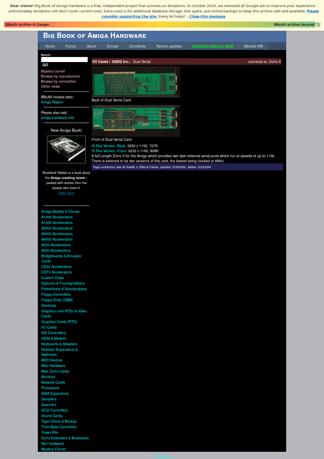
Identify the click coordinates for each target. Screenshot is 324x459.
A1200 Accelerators (57, 222)
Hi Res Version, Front (109, 150)
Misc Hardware (53, 365)
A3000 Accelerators (57, 233)
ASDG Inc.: (121, 61)
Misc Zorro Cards (55, 371)
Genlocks (48, 305)
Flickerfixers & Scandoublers (64, 288)
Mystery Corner (53, 448)
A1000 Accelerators (57, 216)
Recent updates (169, 46)
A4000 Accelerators (57, 239)
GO (45, 64)
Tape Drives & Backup (59, 421)
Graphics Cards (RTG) (59, 321)
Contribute (137, 46)
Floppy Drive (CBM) (57, 299)
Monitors (48, 376)
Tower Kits (49, 432)
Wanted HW (253, 46)
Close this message (207, 16)
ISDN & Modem (53, 338)
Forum (71, 46)
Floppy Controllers (56, 294)
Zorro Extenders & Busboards (65, 437)
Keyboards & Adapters (59, 343)
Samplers (48, 398)
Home (50, 46)
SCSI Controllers (54, 409)
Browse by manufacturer (60, 76)
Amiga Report (52, 101)
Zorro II (275, 61)
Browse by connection (58, 81)
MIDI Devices (52, 359)
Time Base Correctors (58, 426)
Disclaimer (162, 456)
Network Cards (53, 382)
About (91, 46)
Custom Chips (52, 277)
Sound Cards (51, 415)
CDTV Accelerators (56, 271)
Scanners (48, 404)
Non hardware (52, 443)
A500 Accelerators (56, 244)
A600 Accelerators (56, 250)
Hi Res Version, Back (108, 145)
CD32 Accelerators (56, 266)
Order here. (66, 193)
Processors (50, 387)
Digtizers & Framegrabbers (63, 283)
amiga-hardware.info (57, 117)
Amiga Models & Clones (60, 211)
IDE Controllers (53, 332)
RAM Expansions (55, 393)
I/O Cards (49, 327)
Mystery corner (53, 71)
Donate (112, 46)
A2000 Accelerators (57, 228)
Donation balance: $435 (212, 46)
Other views (50, 86)
